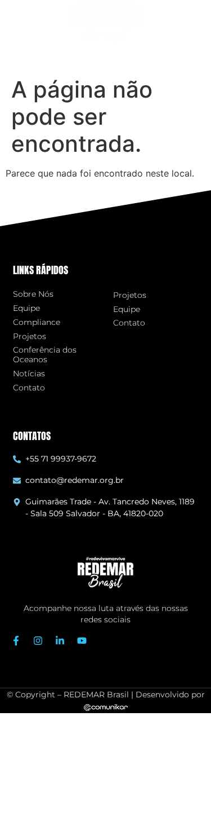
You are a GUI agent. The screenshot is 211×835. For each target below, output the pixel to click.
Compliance (36, 322)
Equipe (26, 308)
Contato (29, 388)
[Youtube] (82, 641)
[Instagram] (38, 641)
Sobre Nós (33, 294)
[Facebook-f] (16, 641)
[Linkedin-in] (60, 641)
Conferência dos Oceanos (45, 354)
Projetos (29, 336)
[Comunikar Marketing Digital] (106, 706)
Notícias (29, 374)
